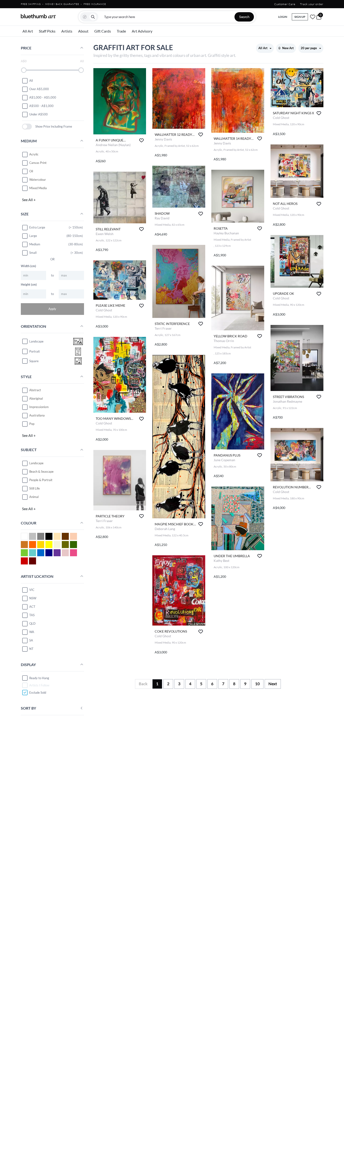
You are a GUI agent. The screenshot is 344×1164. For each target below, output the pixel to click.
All (31, 80)
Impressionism (39, 407)
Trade (121, 31)
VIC (31, 590)
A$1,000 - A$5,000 (42, 97)
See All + (29, 199)
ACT (32, 606)
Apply (52, 309)
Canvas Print (38, 163)
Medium (34, 244)
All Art (27, 31)
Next (272, 683)
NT (31, 649)
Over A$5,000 (39, 89)
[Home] (38, 16)
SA (31, 640)
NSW (32, 598)
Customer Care (284, 4)
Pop (31, 424)
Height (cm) (29, 284)
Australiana (37, 415)
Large (33, 236)
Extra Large (37, 227)
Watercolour (37, 179)
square (34, 361)
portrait (34, 351)
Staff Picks (47, 31)
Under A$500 (38, 114)
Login (282, 16)
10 (257, 683)
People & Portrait (40, 480)
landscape (36, 341)
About (83, 31)
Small (33, 252)
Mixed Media (38, 188)
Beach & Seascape (41, 471)
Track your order (311, 4)
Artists (66, 31)
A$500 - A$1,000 (41, 106)
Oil (31, 171)
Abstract (35, 390)
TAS (32, 615)
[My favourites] (312, 16)
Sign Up (299, 16)
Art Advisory (142, 31)
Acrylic (33, 154)
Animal (34, 497)
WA (31, 632)
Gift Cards (102, 31)
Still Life (34, 488)
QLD (32, 623)
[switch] (27, 126)
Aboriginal (36, 398)
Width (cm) (28, 266)
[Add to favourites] (141, 140)
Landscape (36, 463)
